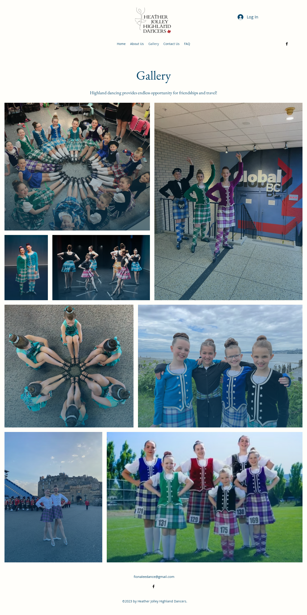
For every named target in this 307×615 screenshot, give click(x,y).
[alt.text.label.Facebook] (287, 44)
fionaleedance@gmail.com (154, 576)
